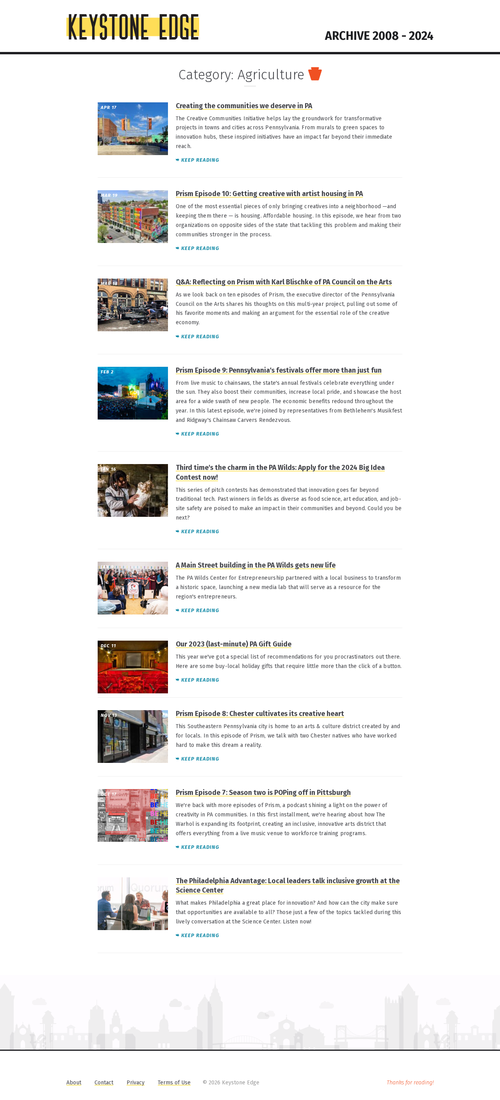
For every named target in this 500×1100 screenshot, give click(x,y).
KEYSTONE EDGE (132, 27)
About (73, 1082)
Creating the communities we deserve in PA (244, 106)
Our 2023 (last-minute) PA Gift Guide (233, 644)
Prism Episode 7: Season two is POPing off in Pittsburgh (263, 793)
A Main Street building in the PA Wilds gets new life (256, 565)
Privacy (136, 1082)
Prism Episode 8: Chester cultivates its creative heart (260, 714)
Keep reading (200, 160)
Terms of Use (174, 1082)
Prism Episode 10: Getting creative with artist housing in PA (269, 194)
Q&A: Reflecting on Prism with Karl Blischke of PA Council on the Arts (284, 282)
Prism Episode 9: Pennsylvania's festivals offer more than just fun (279, 370)
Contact (104, 1082)
